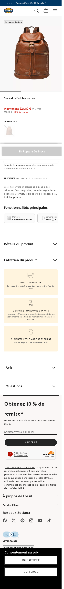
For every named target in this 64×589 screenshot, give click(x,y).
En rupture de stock (32, 151)
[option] (32, 53)
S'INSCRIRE (30, 442)
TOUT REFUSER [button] (30, 571)
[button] (30, 244)
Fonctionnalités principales (26, 208)
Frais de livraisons (13, 165)
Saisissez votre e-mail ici (19, 432)
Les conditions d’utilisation (20, 467)
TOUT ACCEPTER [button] (31, 560)
